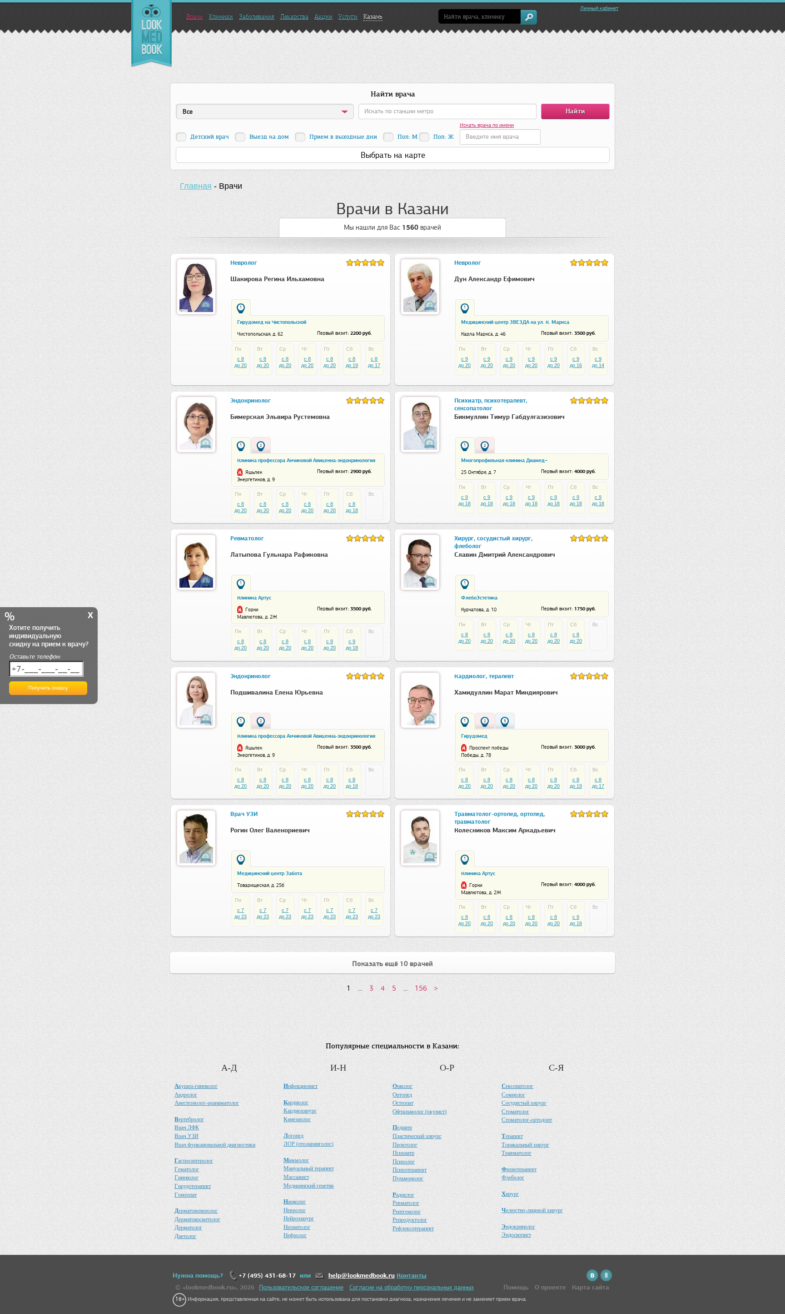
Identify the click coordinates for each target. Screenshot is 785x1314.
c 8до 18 (352, 507)
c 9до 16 (576, 362)
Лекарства (294, 16)
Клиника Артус (254, 597)
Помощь (516, 1287)
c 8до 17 (374, 362)
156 (421, 988)
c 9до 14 (598, 362)
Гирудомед (474, 736)
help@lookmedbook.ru (361, 1275)
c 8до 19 (352, 362)
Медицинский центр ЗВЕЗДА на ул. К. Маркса (515, 322)
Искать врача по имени (487, 125)
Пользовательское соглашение (301, 1287)
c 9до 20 (464, 362)
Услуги (348, 16)
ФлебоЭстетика (479, 597)
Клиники (221, 16)
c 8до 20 (240, 362)
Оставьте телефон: (34, 656)
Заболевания (256, 16)
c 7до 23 (240, 913)
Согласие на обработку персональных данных (411, 1287)
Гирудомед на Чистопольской (271, 322)
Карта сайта (590, 1287)
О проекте (550, 1287)
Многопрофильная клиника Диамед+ (504, 460)
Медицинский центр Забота (269, 873)
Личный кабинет (599, 8)
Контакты (412, 1275)
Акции (323, 16)
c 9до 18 (464, 500)
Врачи (194, 16)
